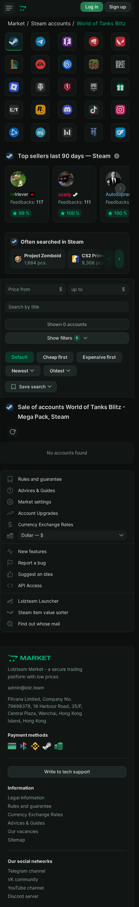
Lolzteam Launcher (38, 601)
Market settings (34, 501)
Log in (91, 6)
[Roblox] (14, 87)
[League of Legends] (14, 64)
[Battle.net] (14, 132)
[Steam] (14, 41)
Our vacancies (23, 831)
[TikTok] (94, 110)
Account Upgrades (38, 513)
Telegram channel (26, 871)
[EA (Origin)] (40, 64)
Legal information (26, 797)
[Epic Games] (94, 87)
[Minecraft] (94, 64)
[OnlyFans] (120, 132)
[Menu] (9, 8)
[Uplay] (67, 64)
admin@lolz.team (26, 687)
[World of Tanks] (40, 87)
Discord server (23, 896)
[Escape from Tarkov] (14, 110)
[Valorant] (120, 41)
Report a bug (32, 562)
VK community (23, 879)
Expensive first (99, 357)
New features (32, 551)
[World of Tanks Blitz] (67, 87)
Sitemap (16, 839)
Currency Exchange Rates (45, 524)
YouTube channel (26, 887)
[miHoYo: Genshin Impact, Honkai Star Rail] (40, 132)
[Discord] (67, 110)
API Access (30, 585)
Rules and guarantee (40, 479)
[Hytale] (94, 132)
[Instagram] (120, 110)
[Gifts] (120, 87)
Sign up (117, 6)
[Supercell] (120, 64)
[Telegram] (40, 41)
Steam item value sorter (43, 612)
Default (19, 357)
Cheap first (55, 357)
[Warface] (67, 132)
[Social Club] (40, 110)
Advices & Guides (36, 490)
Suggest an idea (35, 574)
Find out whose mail (39, 623)
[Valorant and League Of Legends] (94, 41)
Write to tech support (67, 771)
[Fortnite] (67, 41)
